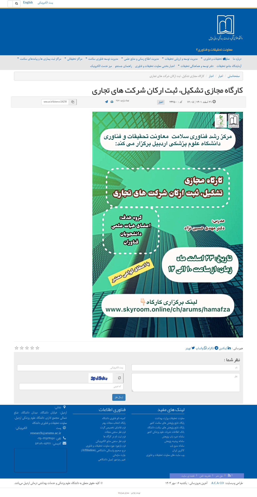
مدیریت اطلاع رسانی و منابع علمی (141, 58)
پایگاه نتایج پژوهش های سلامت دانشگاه (166, 427)
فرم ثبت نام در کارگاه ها (114, 436)
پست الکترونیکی (45, 2)
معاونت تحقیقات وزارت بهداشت (169, 418)
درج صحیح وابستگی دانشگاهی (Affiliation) (103, 450)
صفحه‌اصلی (234, 76)
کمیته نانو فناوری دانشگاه (113, 418)
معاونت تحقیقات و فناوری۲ (214, 49)
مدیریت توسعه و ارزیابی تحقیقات (181, 58)
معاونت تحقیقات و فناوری (216, 58)
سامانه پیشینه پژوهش (174, 441)
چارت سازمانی (119, 455)
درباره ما (237, 58)
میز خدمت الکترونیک (101, 66)
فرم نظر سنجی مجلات (115, 432)
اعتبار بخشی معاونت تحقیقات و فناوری (155, 66)
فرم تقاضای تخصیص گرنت (112, 427)
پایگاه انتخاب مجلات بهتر (113, 423)
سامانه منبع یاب (177, 446)
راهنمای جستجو (123, 66)
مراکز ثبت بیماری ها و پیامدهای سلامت (40, 58)
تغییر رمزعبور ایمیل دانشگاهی (111, 459)
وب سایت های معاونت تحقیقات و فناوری (165, 455)
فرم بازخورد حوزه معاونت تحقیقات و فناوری (105, 446)
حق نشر (219, 476)
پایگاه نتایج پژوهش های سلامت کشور (167, 423)
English (28, 2)
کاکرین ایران (178, 450)
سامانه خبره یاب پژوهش (173, 436)
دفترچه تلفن (205, 476)
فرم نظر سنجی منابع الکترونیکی (110, 441)
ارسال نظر (119, 397)
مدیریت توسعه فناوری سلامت (103, 58)
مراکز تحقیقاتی (74, 58)
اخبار (220, 76)
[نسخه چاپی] (112, 102)
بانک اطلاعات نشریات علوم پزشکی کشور (165, 432)
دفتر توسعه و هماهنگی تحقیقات (196, 66)
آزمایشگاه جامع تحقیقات (229, 66)
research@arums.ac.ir (45, 433)
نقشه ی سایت (188, 476)
